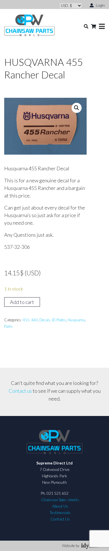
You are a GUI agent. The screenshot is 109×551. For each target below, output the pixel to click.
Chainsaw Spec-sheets (60, 499)
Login (100, 5)
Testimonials (60, 512)
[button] (77, 108)
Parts (8, 326)
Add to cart (22, 302)
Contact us (20, 391)
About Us (60, 506)
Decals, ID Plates (52, 320)
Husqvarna (76, 320)
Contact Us (60, 519)
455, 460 (30, 320)
